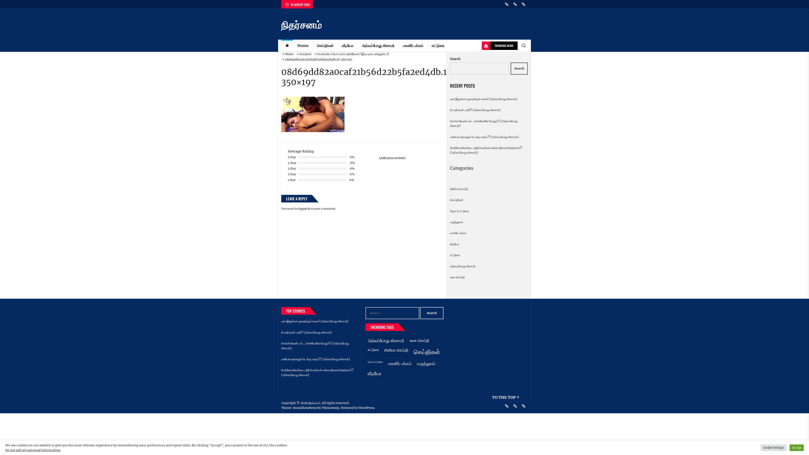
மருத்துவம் (456, 222)
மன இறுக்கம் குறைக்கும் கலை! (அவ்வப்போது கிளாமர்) (483, 99)
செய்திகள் (325, 45)
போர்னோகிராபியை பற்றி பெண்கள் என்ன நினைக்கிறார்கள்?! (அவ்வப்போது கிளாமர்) (486, 150)
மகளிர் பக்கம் (413, 45)
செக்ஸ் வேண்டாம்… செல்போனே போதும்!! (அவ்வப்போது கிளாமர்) (484, 123)
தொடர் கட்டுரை (459, 211)
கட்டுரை (438, 45)
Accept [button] (796, 448)
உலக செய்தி (457, 277)
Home (303, 45)
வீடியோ (348, 45)
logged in (304, 208)
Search (455, 59)
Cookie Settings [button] (773, 448)
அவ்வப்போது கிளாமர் (378, 45)
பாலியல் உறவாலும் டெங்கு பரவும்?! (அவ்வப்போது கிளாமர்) (484, 137)
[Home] (287, 46)
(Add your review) (392, 158)
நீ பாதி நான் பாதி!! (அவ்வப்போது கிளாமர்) (475, 110)
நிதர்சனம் (301, 25)
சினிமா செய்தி (459, 189)
